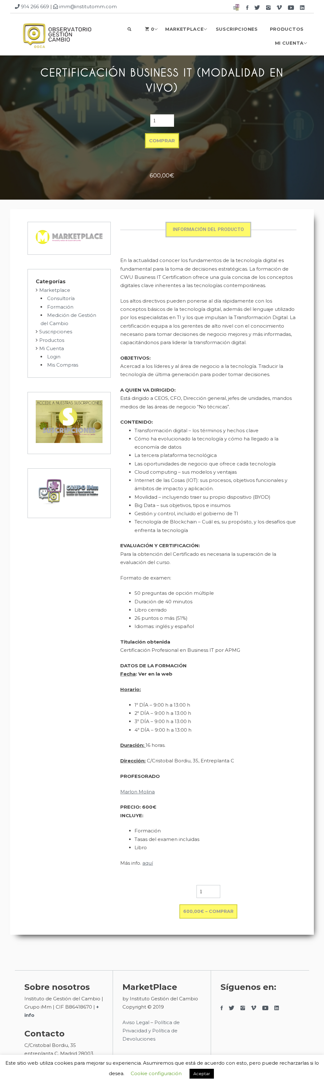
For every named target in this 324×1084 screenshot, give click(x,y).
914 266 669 (34, 6)
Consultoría (61, 298)
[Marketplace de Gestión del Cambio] (57, 36)
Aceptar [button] (201, 1073)
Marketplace (184, 29)
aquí (147, 863)
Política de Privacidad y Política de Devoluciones (151, 1030)
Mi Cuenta (289, 43)
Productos (287, 29)
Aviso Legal (135, 1022)
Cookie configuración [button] (156, 1073)
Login (53, 357)
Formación (60, 307)
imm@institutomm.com (87, 6)
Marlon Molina (137, 792)
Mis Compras (62, 365)
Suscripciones (237, 29)
